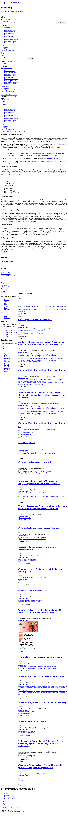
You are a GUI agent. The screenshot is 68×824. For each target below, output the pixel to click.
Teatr (5, 301)
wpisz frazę (6, 22)
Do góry (20, 785)
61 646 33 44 (4, 63)
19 (14, 332)
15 (4, 332)
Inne (5, 308)
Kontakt (6, 795)
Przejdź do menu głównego (12, 2)
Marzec (6, 357)
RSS (24, 131)
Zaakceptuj (4, 253)
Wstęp (6, 352)
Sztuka (6, 306)
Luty (5, 355)
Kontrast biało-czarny (10, 33)
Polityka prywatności (10, 798)
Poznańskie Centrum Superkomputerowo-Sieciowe (13, 811)
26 (14, 334)
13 (16, 330)
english (3, 17)
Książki (6, 304)
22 (4, 334)
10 (9, 330)
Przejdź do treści (8, 4)
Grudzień (6, 371)
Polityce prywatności (51, 158)
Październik (7, 368)
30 (7, 336)
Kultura (9, 272)
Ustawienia (4, 251)
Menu (2, 98)
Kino (5, 316)
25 (11, 334)
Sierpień (6, 365)
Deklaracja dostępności (10, 797)
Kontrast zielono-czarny (11, 39)
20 (16, 332)
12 (14, 330)
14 (1, 332)
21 (1, 334)
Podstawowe (10, 185)
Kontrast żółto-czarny (10, 35)
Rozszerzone (10, 183)
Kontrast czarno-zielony (11, 38)
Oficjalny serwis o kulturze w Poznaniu (12, 11)
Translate (13, 96)
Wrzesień (6, 366)
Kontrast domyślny (9, 30)
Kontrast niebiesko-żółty (11, 43)
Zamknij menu (5, 46)
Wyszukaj (61, 22)
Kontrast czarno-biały (10, 31)
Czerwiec (7, 361)
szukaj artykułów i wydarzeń (9, 59)
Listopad (6, 369)
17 (9, 332)
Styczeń (6, 354)
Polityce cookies (19, 163)
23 (7, 334)
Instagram (3, 55)
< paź (2, 324)
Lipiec (6, 363)
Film (5, 303)
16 (7, 332)
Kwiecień (7, 358)
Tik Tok (14, 131)
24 (9, 334)
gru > (14, 324)
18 (11, 332)
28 (1, 336)
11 (11, 330)
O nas (6, 793)
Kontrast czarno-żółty (10, 36)
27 (16, 334)
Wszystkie (9, 181)
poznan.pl (3, 272)
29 (4, 336)
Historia (6, 309)
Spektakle (7, 318)
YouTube (9, 131)
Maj (5, 360)
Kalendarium (7, 261)
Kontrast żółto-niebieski (11, 41)
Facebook (3, 53)
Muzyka (6, 300)
